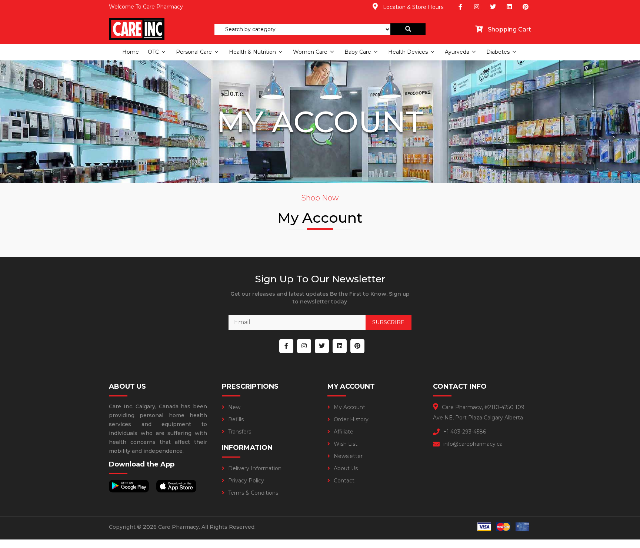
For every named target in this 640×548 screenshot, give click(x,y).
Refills (236, 419)
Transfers (239, 431)
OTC (153, 52)
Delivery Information (254, 468)
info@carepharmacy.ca (473, 444)
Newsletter (348, 456)
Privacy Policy (246, 480)
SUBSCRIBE (388, 322)
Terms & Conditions (253, 492)
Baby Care (357, 52)
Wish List (345, 444)
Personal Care (194, 52)
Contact (344, 480)
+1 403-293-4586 (464, 431)
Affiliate (343, 431)
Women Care (310, 52)
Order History (351, 419)
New (234, 407)
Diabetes (498, 52)
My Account (349, 407)
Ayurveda (457, 52)
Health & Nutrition (252, 52)
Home (130, 52)
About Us (346, 468)
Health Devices (408, 52)
